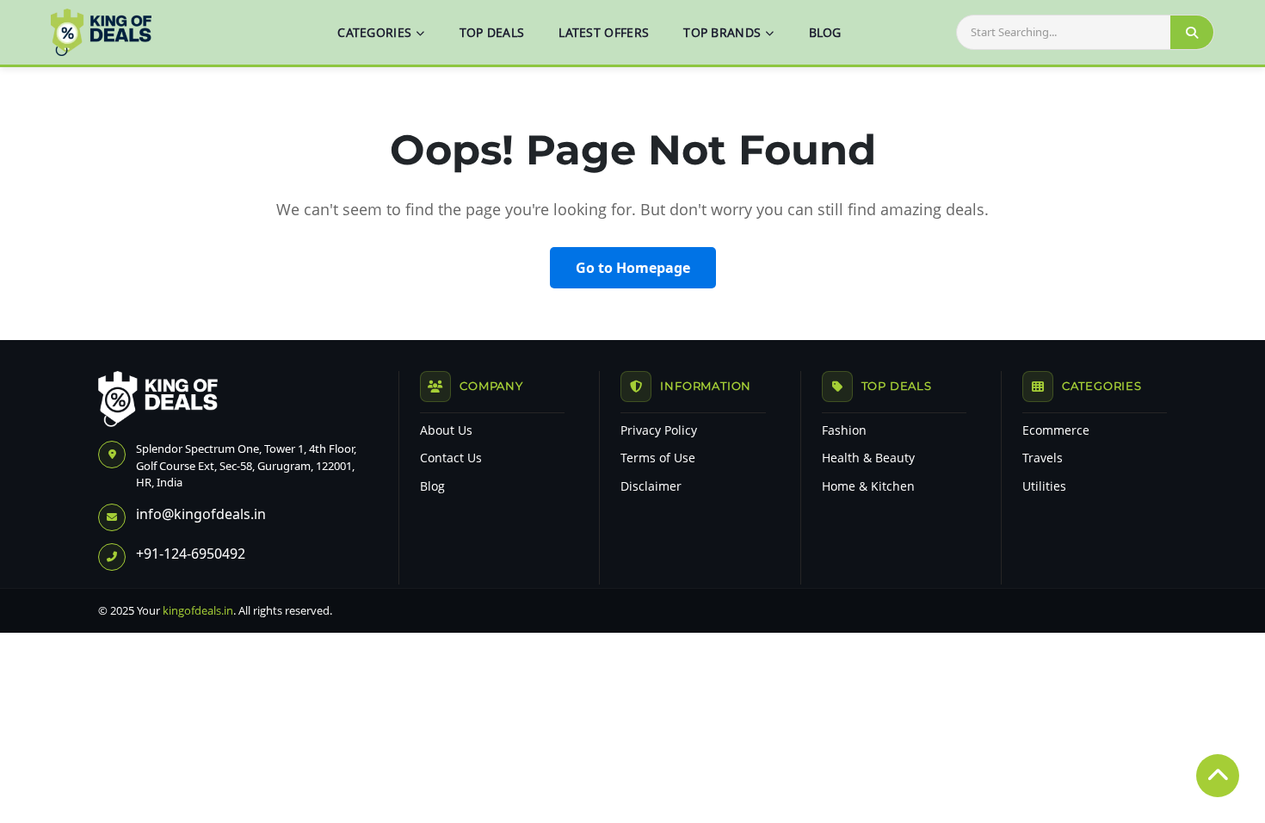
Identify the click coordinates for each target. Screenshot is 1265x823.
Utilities (1044, 486)
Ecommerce (1055, 430)
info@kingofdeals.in (201, 513)
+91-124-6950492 (190, 553)
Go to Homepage (633, 267)
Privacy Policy (658, 430)
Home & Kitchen (868, 486)
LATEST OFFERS (603, 32)
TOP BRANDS (722, 32)
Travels (1042, 458)
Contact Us (451, 458)
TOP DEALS (492, 32)
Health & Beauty (868, 458)
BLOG (825, 32)
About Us (446, 430)
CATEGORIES (374, 32)
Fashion (844, 430)
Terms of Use (657, 458)
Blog (432, 486)
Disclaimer (651, 486)
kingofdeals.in (198, 610)
